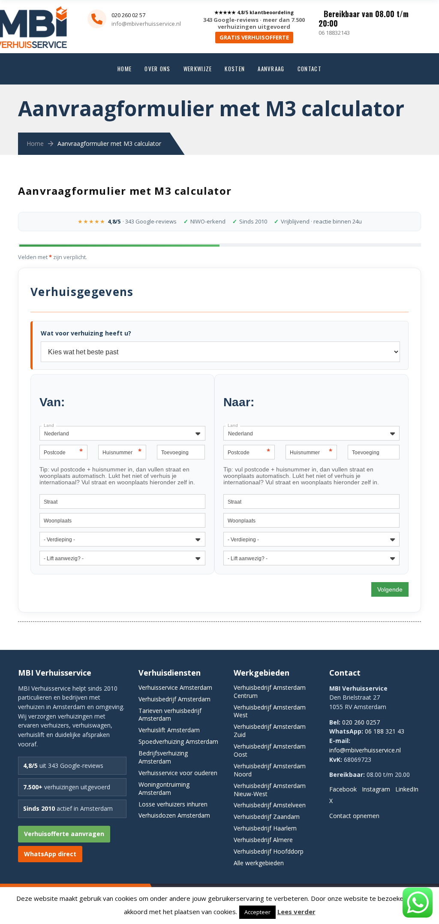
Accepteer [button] (257, 912)
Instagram (376, 789)
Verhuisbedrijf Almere (263, 840)
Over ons (157, 68)
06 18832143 (334, 32)
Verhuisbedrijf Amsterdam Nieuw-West (270, 790)
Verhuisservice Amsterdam (175, 687)
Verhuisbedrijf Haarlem (265, 828)
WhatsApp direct (50, 854)
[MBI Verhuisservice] (40, 10)
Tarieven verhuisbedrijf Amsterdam (169, 715)
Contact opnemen (354, 816)
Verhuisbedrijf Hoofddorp (269, 851)
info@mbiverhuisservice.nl (146, 23)
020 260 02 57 (128, 15)
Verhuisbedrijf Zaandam (267, 816)
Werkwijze (197, 68)
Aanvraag (271, 68)
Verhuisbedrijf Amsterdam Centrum (270, 691)
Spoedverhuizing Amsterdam (178, 741)
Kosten (235, 68)
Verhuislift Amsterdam (169, 730)
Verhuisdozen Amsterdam (174, 815)
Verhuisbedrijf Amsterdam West (270, 711)
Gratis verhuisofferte (254, 37)
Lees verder (296, 911)
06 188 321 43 (384, 731)
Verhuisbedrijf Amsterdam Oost (270, 750)
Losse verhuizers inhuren (172, 804)
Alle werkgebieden (259, 863)
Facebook (343, 789)
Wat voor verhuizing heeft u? (86, 333)
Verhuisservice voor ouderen (177, 773)
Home (124, 68)
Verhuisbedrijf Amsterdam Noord (270, 770)
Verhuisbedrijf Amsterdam (174, 699)
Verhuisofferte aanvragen (64, 834)
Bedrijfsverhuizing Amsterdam (163, 757)
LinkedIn (406, 789)
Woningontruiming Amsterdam (163, 788)
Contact (310, 68)
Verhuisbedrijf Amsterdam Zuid (270, 730)
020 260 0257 (361, 722)
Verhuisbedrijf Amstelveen (270, 805)
